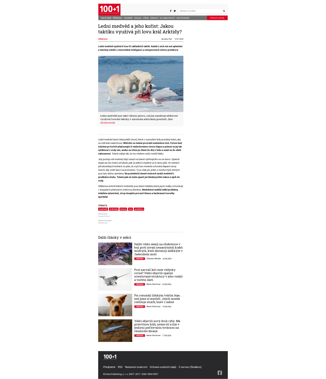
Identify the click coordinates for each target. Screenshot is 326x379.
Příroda (117, 17)
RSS (120, 367)
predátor (139, 209)
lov (130, 209)
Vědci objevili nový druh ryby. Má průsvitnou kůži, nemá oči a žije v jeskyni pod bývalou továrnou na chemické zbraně (157, 326)
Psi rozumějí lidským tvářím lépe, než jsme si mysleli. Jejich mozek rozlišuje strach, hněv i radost (157, 299)
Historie (106, 17)
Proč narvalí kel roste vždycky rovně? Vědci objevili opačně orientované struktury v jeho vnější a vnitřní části (158, 275)
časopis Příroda (104, 216)
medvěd (103, 209)
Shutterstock (102, 223)
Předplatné (217, 17)
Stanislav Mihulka (154, 258)
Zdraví (154, 17)
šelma (123, 209)
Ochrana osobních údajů (163, 367)
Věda (146, 17)
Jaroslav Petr (166, 39)
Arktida (114, 209)
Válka (138, 17)
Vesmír (128, 17)
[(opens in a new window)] (171, 11)
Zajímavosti (167, 17)
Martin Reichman (154, 284)
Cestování (182, 17)
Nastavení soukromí (136, 367)
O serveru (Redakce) (190, 367)
